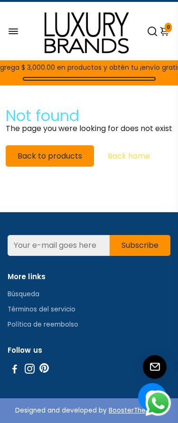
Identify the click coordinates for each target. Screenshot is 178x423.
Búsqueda (23, 294)
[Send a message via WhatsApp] (158, 403)
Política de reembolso (43, 324)
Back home (129, 155)
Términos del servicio (41, 309)
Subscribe (140, 245)
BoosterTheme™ (136, 410)
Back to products (50, 155)
